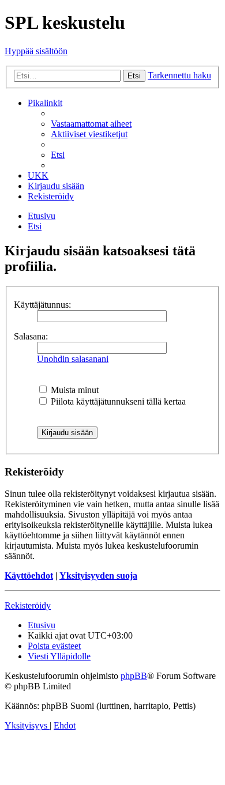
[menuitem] (91, 124)
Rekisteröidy (28, 605)
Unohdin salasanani (72, 359)
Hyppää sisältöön (36, 51)
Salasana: (31, 336)
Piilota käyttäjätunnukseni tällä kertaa (117, 401)
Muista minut (73, 390)
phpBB (134, 676)
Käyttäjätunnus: (42, 305)
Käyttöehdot (29, 575)
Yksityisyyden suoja (98, 575)
